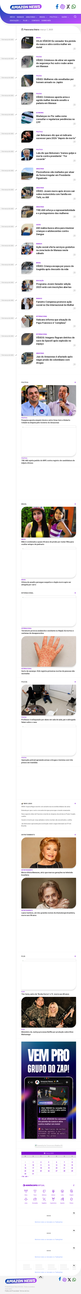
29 (72, 1171)
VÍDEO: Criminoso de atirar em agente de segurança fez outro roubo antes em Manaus (55, 63)
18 (41, 1168)
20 (56, 1168)
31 (33, 1174)
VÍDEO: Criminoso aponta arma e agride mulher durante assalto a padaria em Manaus (53, 100)
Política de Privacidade (12, 1291)
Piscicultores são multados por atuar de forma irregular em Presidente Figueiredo (55, 175)
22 (72, 1168)
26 (48, 1171)
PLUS (25, 21)
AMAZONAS (30, 17)
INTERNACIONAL (41, 316)
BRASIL (42, 17)
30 (25, 1174)
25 (41, 1171)
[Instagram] (62, 6)
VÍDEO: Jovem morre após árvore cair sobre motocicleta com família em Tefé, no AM (55, 194)
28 (64, 1171)
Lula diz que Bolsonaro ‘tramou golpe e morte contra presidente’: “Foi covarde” (56, 156)
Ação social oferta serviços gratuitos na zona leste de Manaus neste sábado (55, 250)
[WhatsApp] (73, 6)
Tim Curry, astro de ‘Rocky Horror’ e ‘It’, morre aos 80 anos (45, 994)
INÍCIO (12, 17)
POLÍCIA (39, 57)
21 (64, 1168)
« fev (22, 1176)
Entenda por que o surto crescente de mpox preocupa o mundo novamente (45, 810)
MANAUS (20, 17)
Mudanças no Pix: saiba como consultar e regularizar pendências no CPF (55, 119)
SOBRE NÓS (46, 21)
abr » (26, 1176)
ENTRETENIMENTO (27, 870)
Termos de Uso (24, 1291)
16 (25, 1168)
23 (25, 1171)
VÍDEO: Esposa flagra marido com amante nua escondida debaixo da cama (45, 806)
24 (33, 1171)
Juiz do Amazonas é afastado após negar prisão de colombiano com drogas (54, 359)
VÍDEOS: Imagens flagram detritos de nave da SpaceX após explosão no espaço (55, 340)
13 (56, 1165)
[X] (68, 6)
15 (72, 1165)
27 (56, 1171)
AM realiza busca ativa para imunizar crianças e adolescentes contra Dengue (55, 231)
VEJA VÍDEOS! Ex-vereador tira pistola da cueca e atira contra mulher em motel (56, 44)
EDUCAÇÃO (14, 21)
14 (64, 1165)
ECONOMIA (39, 112)
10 (33, 1165)
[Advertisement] (48, 484)
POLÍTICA (53, 17)
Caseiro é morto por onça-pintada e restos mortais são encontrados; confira (46, 820)
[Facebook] (57, 6)
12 (48, 1165)
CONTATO (36, 21)
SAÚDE (64, 17)
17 (33, 1168)
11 (41, 1165)
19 (48, 1168)
